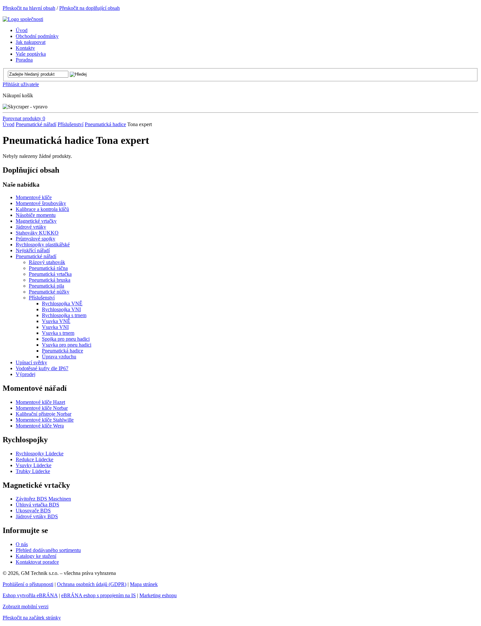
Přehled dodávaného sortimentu (48, 550)
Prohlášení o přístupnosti (28, 584)
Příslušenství (70, 124)
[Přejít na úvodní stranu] (23, 19)
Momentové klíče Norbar (42, 408)
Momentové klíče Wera (40, 425)
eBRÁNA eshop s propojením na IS (98, 595)
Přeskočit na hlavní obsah (29, 8)
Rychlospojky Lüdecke (39, 453)
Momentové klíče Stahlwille (45, 420)
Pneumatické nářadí (36, 124)
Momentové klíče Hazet (40, 402)
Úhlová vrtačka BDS (37, 504)
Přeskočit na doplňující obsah (89, 8)
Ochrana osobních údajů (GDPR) (91, 584)
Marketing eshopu (158, 595)
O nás (22, 544)
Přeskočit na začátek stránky (32, 617)
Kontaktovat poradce (37, 562)
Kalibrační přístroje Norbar (43, 414)
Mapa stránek (144, 584)
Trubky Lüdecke (33, 471)
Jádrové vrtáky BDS (37, 516)
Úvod (8, 124)
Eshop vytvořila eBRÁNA (30, 595)
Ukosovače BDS (33, 510)
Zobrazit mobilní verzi (25, 606)
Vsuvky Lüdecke (33, 465)
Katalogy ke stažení (36, 556)
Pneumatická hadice (105, 124)
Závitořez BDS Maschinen (43, 499)
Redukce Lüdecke (34, 459)
